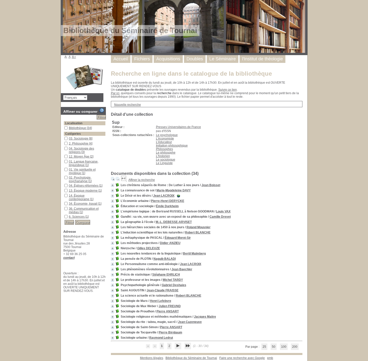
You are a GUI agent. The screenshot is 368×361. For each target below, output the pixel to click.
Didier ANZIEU (170, 243)
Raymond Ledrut (161, 337)
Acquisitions (168, 58)
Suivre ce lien (227, 89)
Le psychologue (167, 135)
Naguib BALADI (164, 259)
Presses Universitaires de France (178, 127)
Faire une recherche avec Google (242, 358)
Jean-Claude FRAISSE (162, 290)
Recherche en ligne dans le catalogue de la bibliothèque (191, 73)
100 (283, 346)
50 (273, 346)
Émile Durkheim (167, 206)
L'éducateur (164, 142)
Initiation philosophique (172, 145)
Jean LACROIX (163, 195)
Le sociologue (165, 159)
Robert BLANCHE (198, 232)
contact (69, 258)
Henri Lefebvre (160, 301)
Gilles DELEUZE (148, 248)
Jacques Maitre (205, 316)
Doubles (195, 58)
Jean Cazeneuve (190, 322)
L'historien (163, 156)
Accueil (120, 58)
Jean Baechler (181, 269)
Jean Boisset (211, 185)
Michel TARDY (173, 280)
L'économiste (165, 138)
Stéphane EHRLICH (166, 274)
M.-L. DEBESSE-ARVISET (174, 222)
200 (294, 346)
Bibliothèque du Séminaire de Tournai (191, 358)
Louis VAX (223, 211)
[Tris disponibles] (124, 180)
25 (264, 346)
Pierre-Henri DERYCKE (167, 201)
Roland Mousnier (199, 227)
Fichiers (142, 58)
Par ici (115, 93)
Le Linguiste (164, 163)
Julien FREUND (170, 306)
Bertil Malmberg (194, 253)
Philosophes (164, 149)
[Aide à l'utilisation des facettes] (101, 110)
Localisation (73, 123)
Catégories (73, 134)
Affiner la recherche (141, 180)
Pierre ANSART (167, 311)
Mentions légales (151, 358)
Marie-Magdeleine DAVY (173, 190)
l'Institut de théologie (262, 58)
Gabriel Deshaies (174, 285)
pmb (270, 358)
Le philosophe (165, 152)
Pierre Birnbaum (170, 332)
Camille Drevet (220, 216)
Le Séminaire (222, 58)
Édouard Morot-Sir (178, 237)
